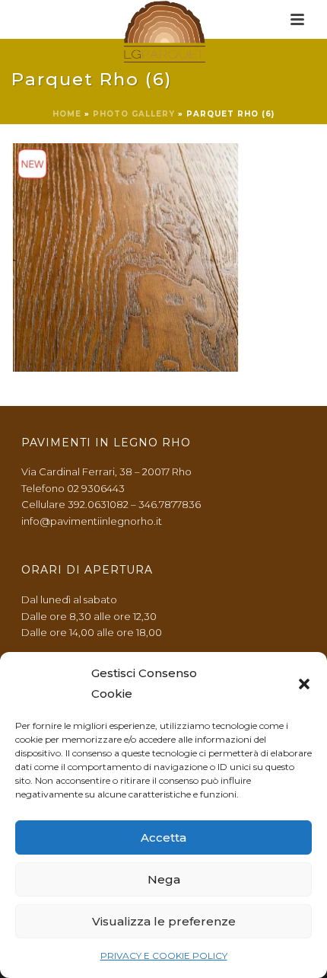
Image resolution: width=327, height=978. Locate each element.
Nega (164, 879)
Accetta (163, 837)
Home (66, 114)
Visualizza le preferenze (164, 921)
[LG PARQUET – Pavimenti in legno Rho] (164, 34)
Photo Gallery (134, 114)
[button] (304, 684)
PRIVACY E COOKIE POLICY (163, 955)
